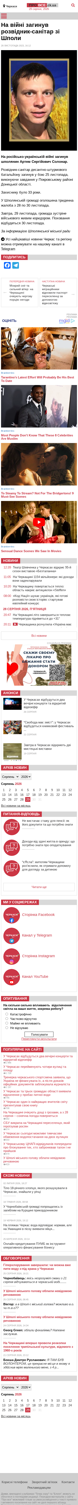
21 (52, 794)
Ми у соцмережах (20, 902)
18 (34, 794)
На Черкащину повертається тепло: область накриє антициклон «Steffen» (39, 588)
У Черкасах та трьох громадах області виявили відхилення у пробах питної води (37, 1092)
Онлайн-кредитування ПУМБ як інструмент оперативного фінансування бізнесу (34, 1245)
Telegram (8, 249)
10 (58, 790)
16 (22, 794)
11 (64, 790)
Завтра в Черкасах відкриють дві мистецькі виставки (47, 746)
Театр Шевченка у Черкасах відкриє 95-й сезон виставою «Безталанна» (41, 569)
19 (40, 794)
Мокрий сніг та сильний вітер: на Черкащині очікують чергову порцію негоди (21, 292)
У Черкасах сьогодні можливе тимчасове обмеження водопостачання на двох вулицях (35, 1135)
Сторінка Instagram (38, 956)
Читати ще (39, 887)
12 (70, 790)
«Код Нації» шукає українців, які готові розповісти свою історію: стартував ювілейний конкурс (40, 599)
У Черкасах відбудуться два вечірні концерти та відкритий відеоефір (45, 703)
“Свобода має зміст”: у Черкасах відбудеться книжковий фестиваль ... (49, 726)
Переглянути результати (39, 1039)
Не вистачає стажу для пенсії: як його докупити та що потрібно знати (47, 822)
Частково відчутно (23, 1019)
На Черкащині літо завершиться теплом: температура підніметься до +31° (41, 616)
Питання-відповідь (21, 814)
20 (46, 794)
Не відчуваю (19, 1028)
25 (3, 799)
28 (22, 799)
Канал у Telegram (37, 935)
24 (70, 794)
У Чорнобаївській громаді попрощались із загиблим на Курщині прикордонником (33, 1208)
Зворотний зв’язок (44, 1482)
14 (9, 794)
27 (15, 799)
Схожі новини (16, 1175)
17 (28, 794)
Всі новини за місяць (16, 805)
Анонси (10, 693)
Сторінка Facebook (38, 915)
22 (58, 794)
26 (9, 799)
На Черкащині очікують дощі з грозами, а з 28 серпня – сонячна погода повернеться (35, 1114)
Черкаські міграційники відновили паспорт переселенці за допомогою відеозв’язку (54, 294)
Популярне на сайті (22, 1049)
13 (3, 794)
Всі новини (39, 635)
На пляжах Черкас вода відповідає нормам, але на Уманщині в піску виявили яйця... (37, 1227)
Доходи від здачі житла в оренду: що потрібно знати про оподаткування (48, 843)
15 (15, 794)
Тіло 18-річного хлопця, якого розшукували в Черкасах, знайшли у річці (35, 1189)
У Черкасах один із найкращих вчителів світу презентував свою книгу (35, 1103)
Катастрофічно (20, 1014)
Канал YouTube (35, 977)
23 (64, 794)
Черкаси (11, 6)
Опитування (15, 998)
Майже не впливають (25, 1023)
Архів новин (15, 767)
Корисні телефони (14, 1482)
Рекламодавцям (39, 1487)
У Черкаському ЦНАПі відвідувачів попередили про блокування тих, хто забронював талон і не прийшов (37, 1147)
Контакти (68, 1482)
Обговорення (16, 1258)
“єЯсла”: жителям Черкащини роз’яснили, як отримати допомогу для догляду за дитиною (46, 865)
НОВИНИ (10, 560)
